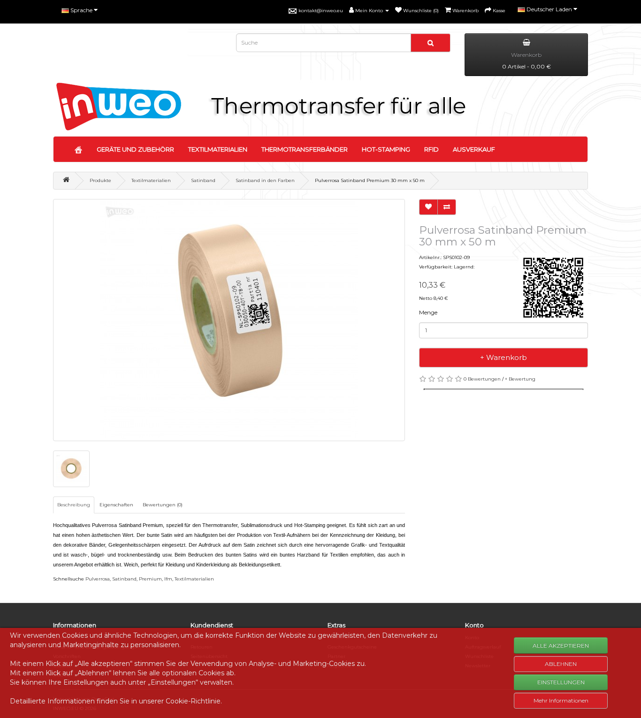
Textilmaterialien (217, 149)
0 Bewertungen (482, 379)
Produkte (100, 180)
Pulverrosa (97, 579)
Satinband (203, 180)
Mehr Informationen (561, 700)
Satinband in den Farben (265, 180)
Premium (150, 579)
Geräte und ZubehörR (135, 149)
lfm (168, 579)
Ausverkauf (474, 149)
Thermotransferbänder (304, 149)
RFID (431, 149)
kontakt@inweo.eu (320, 11)
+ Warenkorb (503, 357)
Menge (428, 312)
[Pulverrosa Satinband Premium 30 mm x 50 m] (229, 320)
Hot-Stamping (386, 149)
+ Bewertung (520, 379)
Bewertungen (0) (163, 505)
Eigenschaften (116, 505)
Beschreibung (73, 505)
